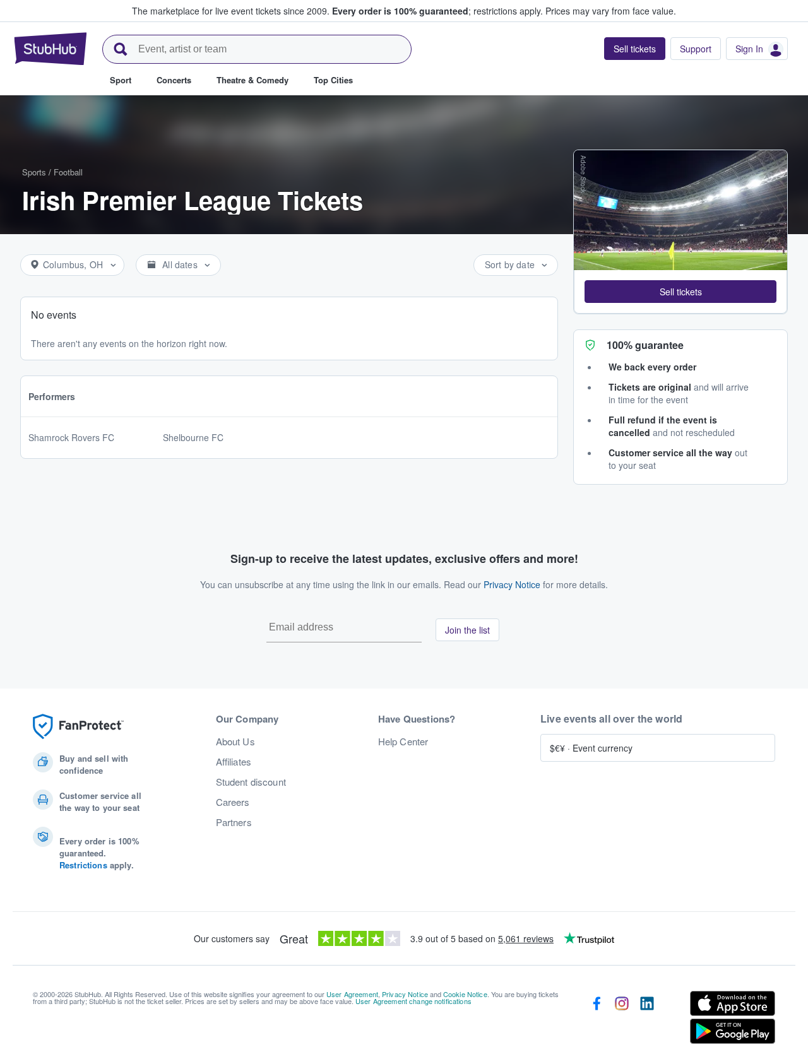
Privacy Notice (512, 584)
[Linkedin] (647, 1020)
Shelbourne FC (193, 437)
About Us (235, 741)
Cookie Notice (465, 994)
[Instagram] (621, 1020)
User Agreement (352, 994)
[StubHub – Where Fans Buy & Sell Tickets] (50, 48)
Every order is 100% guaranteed (437, 10)
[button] (680, 291)
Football (68, 172)
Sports (34, 172)
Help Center (403, 741)
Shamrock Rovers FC (71, 437)
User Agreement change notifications (413, 1001)
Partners (234, 822)
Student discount (251, 782)
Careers (233, 802)
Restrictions (83, 865)
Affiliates (233, 762)
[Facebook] (596, 1020)
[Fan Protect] (78, 727)
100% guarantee (645, 345)
